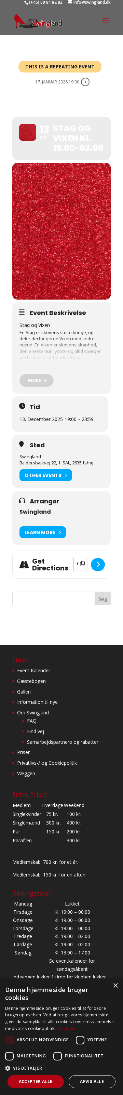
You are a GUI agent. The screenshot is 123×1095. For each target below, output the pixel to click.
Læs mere (67, 1028)
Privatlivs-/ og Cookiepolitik (47, 763)
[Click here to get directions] (98, 564)
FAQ (32, 720)
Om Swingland (33, 712)
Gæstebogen (31, 681)
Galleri (24, 691)
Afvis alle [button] (92, 1081)
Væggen (26, 773)
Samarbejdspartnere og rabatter (62, 742)
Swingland (35, 512)
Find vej (35, 731)
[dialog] (61, 1036)
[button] (61, 1068)
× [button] (115, 985)
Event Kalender (33, 670)
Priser (23, 752)
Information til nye (37, 702)
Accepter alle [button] (36, 1081)
